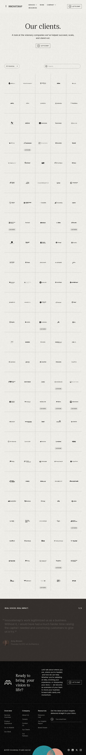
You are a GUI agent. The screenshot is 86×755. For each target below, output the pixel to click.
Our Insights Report (42, 722)
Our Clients (26, 729)
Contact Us (25, 724)
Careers (25, 719)
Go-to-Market (9, 727)
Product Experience (8, 722)
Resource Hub (41, 716)
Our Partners (25, 735)
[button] (32, 5)
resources (33, 8)
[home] (15, 6)
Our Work (7, 732)
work (42, 5)
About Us (25, 715)
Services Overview (7, 716)
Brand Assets (42, 727)
